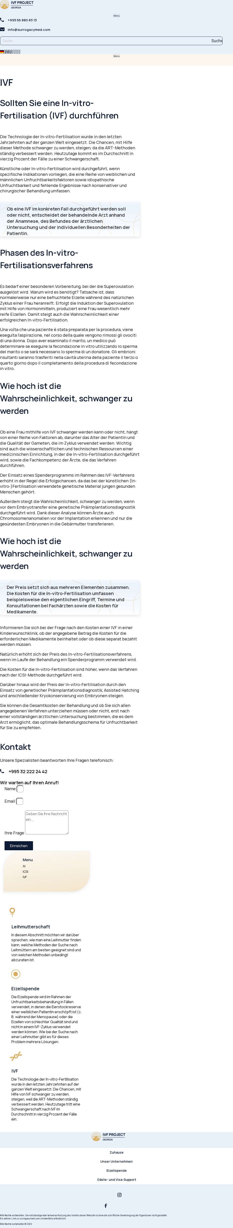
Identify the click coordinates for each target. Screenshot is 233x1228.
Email (10, 801)
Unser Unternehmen (116, 1161)
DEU (8, 52)
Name (11, 788)
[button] (116, 15)
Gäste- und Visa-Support (116, 1179)
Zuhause (117, 1152)
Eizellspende (116, 1170)
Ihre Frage (15, 833)
